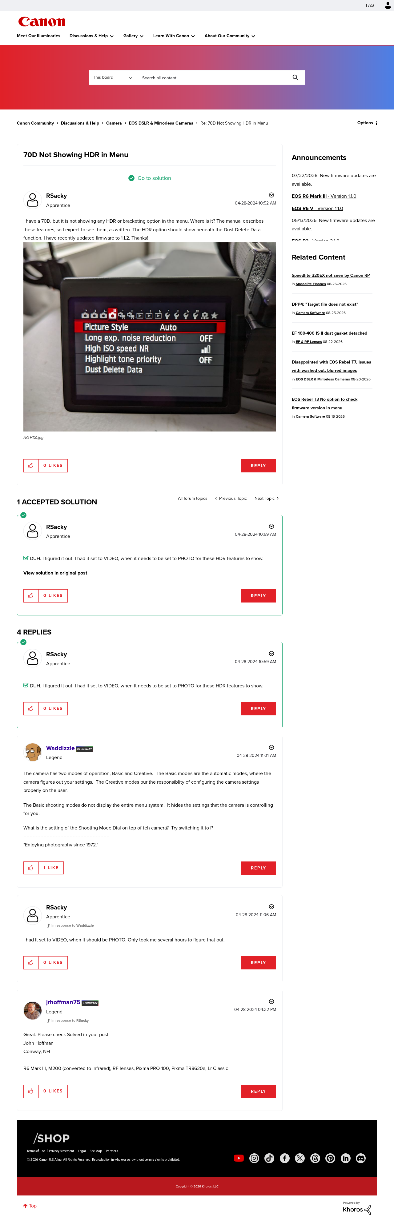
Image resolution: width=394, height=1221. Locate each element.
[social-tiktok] (269, 1158)
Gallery (130, 36)
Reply (258, 466)
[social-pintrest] (330, 1158)
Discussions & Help (89, 36)
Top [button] (33, 1205)
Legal (82, 1151)
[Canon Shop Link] (48, 1138)
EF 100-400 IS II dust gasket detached (329, 333)
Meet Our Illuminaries (38, 36)
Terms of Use (36, 1151)
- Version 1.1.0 (324, 196)
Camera (114, 123)
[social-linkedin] (346, 1158)
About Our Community (227, 36)
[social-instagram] (254, 1158)
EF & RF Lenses (309, 341)
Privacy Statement (61, 1151)
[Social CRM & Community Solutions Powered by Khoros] (357, 1207)
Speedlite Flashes (311, 284)
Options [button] (365, 123)
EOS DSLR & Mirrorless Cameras (161, 123)
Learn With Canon (171, 36)
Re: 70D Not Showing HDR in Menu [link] (234, 123)
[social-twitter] (300, 1158)
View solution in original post (55, 572)
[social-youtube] (239, 1158)
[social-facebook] (285, 1158)
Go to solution (154, 178)
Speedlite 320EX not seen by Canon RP (331, 275)
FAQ (370, 5)
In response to (72, 925)
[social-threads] (315, 1158)
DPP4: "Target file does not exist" (325, 304)
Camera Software (310, 313)
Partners (112, 1151)
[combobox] (220, 77)
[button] (149, 337)
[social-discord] (361, 1158)
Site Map (96, 1151)
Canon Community (41, 21)
